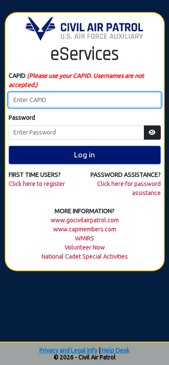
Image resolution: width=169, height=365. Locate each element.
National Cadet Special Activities (85, 256)
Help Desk (116, 350)
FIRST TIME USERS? (35, 174)
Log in (84, 154)
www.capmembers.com (84, 229)
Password (22, 117)
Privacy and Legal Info (68, 350)
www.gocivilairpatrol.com (85, 220)
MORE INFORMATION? (84, 211)
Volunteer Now (85, 247)
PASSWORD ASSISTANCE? (126, 174)
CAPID (76, 80)
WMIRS (84, 238)
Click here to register (37, 183)
